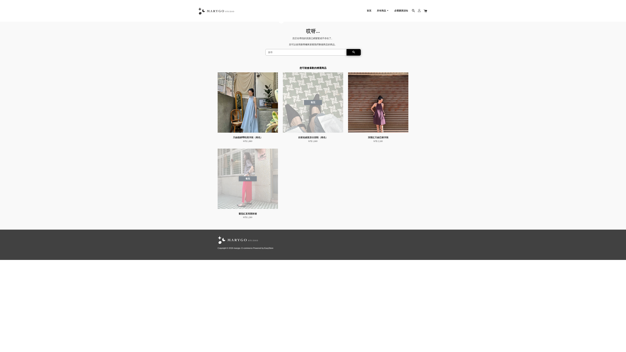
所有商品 (382, 10)
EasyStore (268, 248)
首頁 (369, 10)
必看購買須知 (401, 10)
